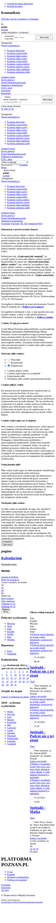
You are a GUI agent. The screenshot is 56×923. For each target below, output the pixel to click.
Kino (9, 651)
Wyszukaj (44, 37)
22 (7, 681)
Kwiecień (11, 722)
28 (3, 685)
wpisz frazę (11, 37)
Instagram (5, 93)
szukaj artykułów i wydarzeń (15, 99)
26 (23, 681)
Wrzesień (11, 736)
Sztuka (10, 634)
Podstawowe (17, 365)
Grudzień (11, 744)
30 (11, 685)
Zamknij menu (8, 77)
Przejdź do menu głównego (20, 3)
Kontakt (11, 874)
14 (3, 678)
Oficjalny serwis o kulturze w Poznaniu (19, 19)
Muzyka (11, 623)
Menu (4, 167)
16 (11, 678)
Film (9, 629)
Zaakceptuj (7, 545)
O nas (10, 872)
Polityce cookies (45, 317)
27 (27, 681)
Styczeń (11, 714)
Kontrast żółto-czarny (17, 58)
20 (27, 678)
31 (15, 685)
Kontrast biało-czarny (17, 56)
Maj (9, 725)
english (4, 29)
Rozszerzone (17, 362)
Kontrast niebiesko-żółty (18, 72)
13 (27, 675)
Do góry (34, 851)
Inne (9, 637)
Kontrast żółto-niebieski (18, 69)
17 (15, 678)
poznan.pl (5, 577)
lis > (27, 665)
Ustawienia (7, 541)
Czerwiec (11, 727)
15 (7, 678)
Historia (11, 639)
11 (20, 675)
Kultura (14, 577)
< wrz (4, 665)
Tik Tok (24, 223)
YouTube (15, 223)
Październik (12, 738)
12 (23, 675)
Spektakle (11, 654)
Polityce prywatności (33, 307)
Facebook (5, 90)
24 (15, 681)
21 (3, 681)
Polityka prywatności (17, 880)
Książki (10, 631)
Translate (23, 165)
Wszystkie (15, 359)
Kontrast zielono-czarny (18, 66)
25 (20, 681)
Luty (9, 717)
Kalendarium (11, 558)
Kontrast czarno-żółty (17, 61)
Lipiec (10, 730)
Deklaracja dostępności (18, 877)
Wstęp (10, 711)
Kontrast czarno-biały (17, 53)
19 (23, 678)
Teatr (9, 626)
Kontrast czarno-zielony (18, 64)
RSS (40, 223)
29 (7, 685)
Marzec (10, 719)
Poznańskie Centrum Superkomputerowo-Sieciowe (22, 902)
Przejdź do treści (15, 6)
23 (11, 681)
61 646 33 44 (7, 109)
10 (15, 675)
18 (20, 678)
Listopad (11, 741)
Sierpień (11, 733)
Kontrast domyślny (16, 50)
